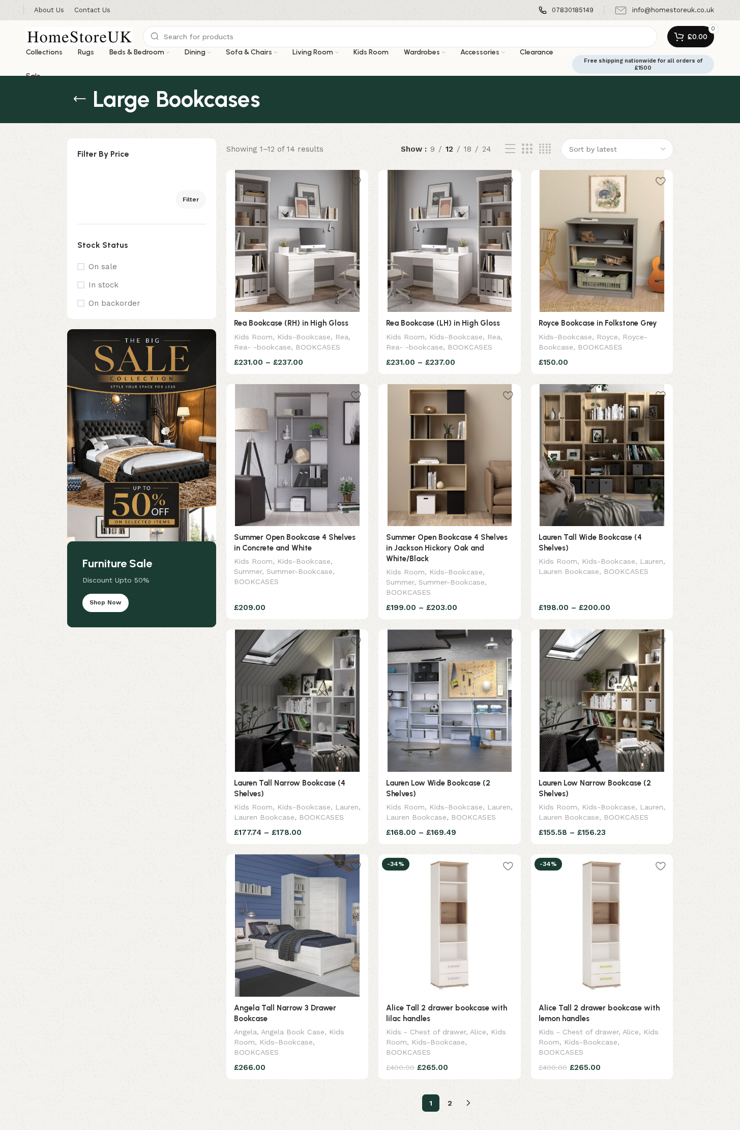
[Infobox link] (566, 10)
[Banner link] (141, 478)
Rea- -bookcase (262, 347)
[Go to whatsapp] (24, 1100)
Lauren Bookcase (569, 571)
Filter (191, 199)
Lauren (651, 561)
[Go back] (80, 99)
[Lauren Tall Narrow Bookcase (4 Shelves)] (297, 700)
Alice (478, 1032)
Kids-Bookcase (304, 337)
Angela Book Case (292, 1032)
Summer (248, 571)
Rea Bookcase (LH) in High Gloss (443, 323)
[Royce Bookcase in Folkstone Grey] (602, 241)
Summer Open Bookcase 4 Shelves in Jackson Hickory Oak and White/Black (447, 548)
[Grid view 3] (527, 149)
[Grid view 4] (545, 149)
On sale (102, 266)
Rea (341, 337)
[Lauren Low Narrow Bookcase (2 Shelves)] (602, 700)
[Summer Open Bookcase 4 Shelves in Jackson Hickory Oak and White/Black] (449, 455)
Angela (245, 1032)
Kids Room (253, 337)
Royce (607, 337)
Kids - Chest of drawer (426, 1032)
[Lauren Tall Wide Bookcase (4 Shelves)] (602, 455)
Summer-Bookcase (300, 571)
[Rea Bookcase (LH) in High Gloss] (449, 241)
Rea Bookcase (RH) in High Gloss (291, 323)
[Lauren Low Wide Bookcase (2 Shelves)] (449, 700)
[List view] (510, 149)
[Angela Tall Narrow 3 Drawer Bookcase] (297, 925)
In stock (103, 284)
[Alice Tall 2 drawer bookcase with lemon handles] (602, 925)
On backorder (114, 303)
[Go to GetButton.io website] (24, 1120)
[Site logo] (79, 36)
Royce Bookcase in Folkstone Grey (598, 323)
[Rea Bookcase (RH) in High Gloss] (297, 241)
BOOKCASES (317, 347)
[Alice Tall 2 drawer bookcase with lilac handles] (449, 925)
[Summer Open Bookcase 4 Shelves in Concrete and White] (297, 455)
